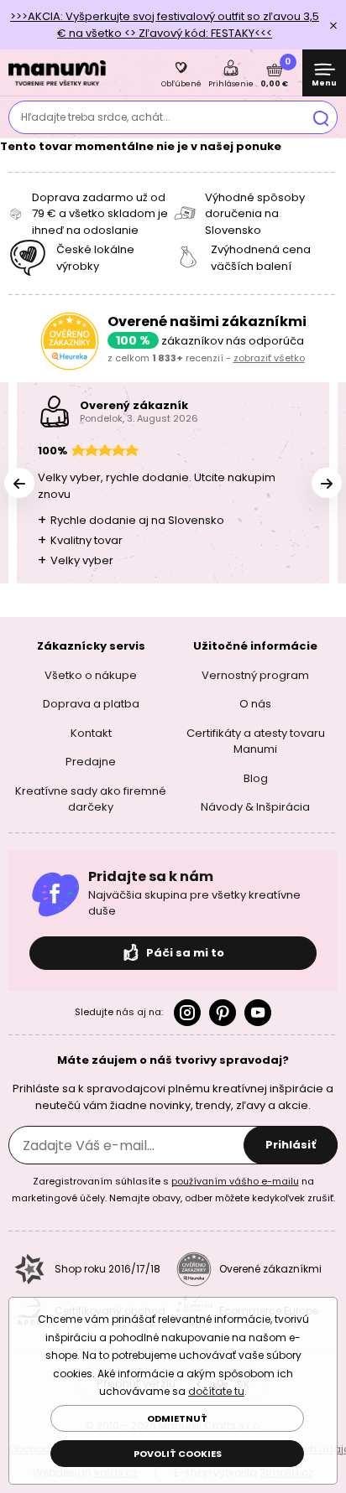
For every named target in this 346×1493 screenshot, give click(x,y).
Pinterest (222, 1012)
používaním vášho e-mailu (235, 1181)
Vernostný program (255, 675)
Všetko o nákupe (91, 675)
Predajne (91, 762)
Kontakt (91, 733)
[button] (327, 483)
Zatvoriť (333, 25)
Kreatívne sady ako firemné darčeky (90, 799)
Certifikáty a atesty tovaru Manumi (255, 741)
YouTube (257, 1012)
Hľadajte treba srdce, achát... (95, 117)
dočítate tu (216, 1391)
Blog (256, 778)
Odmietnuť (177, 1418)
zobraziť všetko (269, 358)
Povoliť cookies (178, 1453)
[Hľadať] (321, 117)
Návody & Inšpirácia (255, 807)
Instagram (187, 1012)
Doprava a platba (91, 704)
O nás (255, 704)
